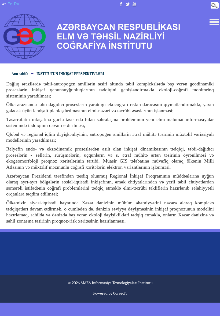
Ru (16, 4)
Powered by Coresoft (110, 293)
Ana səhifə (20, 74)
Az (4, 4)
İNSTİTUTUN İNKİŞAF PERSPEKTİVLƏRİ (70, 74)
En (10, 4)
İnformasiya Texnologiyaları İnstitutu (122, 282)
